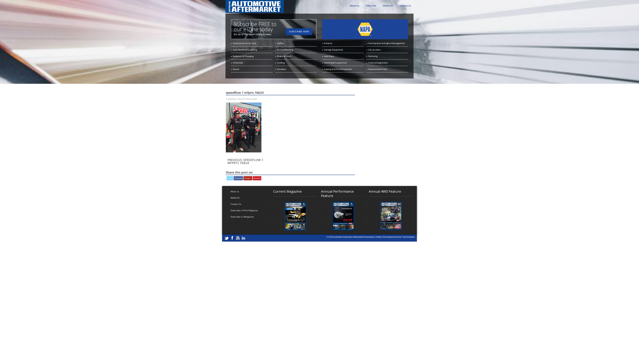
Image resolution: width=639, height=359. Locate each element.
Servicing (372, 56)
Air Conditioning (285, 49)
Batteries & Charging (243, 56)
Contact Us (405, 5)
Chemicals (238, 62)
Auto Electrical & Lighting (245, 49)
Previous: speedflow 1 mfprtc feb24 (245, 161)
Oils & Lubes (374, 49)
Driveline (281, 69)
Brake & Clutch (284, 56)
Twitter (229, 178)
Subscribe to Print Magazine (244, 210)
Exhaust (328, 43)
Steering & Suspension (335, 62)
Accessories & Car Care (244, 43)
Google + (247, 178)
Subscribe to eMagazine (242, 217)
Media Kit (388, 5)
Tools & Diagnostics (378, 62)
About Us (354, 5)
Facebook (238, 178)
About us (234, 191)
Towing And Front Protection (338, 69)
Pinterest (257, 178)
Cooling (281, 62)
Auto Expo (329, 56)
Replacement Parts (377, 69)
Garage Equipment (333, 49)
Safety (280, 43)
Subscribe (371, 5)
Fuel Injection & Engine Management (386, 43)
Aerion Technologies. (405, 237)
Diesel (236, 69)
